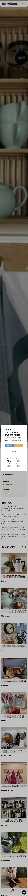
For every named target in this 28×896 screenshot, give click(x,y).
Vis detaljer (14, 452)
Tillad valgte (9, 445)
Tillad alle (19, 445)
